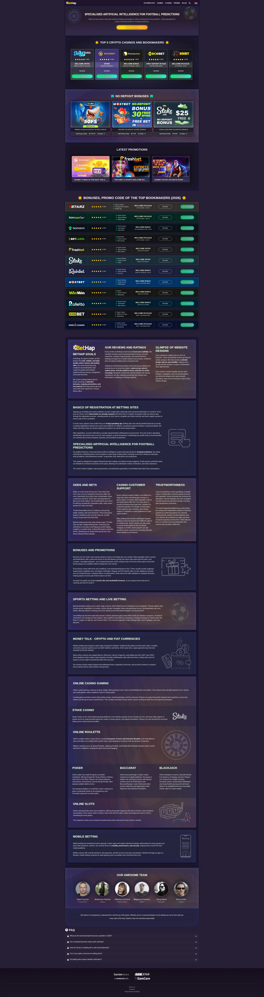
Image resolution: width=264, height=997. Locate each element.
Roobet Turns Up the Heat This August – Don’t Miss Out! (100, 180)
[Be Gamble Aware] (121, 975)
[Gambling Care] (121, 979)
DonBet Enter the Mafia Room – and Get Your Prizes (179, 180)
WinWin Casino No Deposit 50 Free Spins (90, 129)
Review (82, 71)
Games (160, 3)
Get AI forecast (132, 27)
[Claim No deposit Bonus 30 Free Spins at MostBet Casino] (132, 114)
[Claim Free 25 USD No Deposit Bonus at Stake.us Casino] (174, 114)
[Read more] (91, 166)
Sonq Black (161, 899)
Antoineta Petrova (102, 899)
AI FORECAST (149, 3)
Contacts (132, 992)
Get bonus (82, 76)
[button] (132, 936)
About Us (132, 989)
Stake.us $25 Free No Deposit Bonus (172, 129)
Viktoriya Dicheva (122, 899)
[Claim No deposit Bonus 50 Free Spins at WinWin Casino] (91, 114)
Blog (184, 3)
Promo (177, 3)
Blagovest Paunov (142, 899)
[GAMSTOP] (142, 975)
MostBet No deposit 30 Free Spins (131, 129)
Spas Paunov (83, 899)
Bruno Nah (181, 899)
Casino (168, 3)
